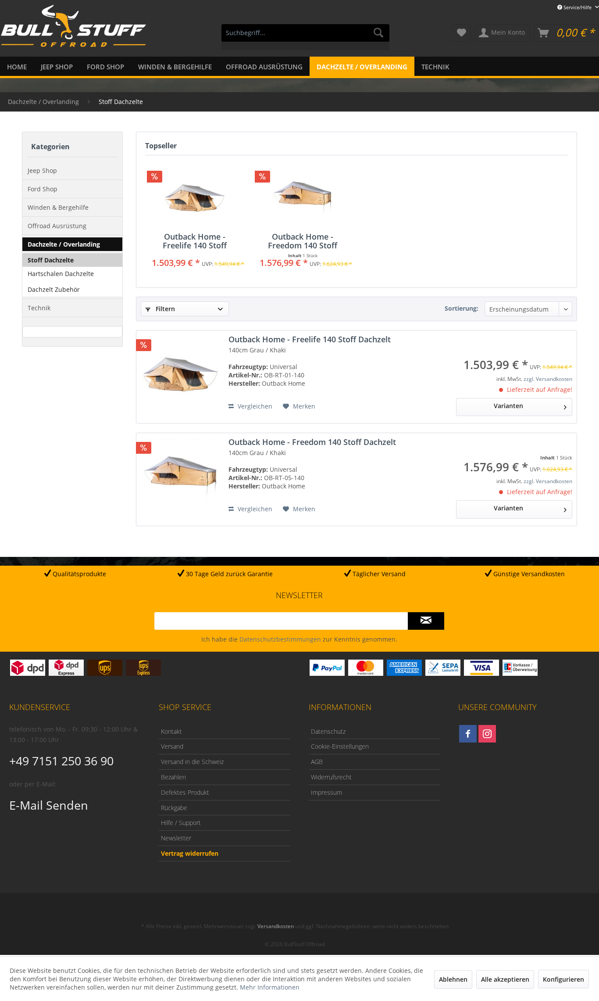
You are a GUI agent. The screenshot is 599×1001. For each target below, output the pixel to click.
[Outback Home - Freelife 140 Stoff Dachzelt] (195, 197)
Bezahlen (173, 777)
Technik (39, 308)
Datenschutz (328, 731)
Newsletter (176, 838)
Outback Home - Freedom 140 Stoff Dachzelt (302, 241)
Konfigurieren (563, 979)
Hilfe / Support (181, 822)
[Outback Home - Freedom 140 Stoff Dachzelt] (303, 197)
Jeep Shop (42, 170)
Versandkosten (275, 926)
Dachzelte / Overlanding (64, 244)
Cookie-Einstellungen (340, 746)
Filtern (164, 309)
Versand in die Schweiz (192, 761)
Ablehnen (453, 979)
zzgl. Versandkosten (548, 379)
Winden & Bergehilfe (58, 207)
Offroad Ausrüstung (57, 226)
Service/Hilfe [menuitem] (577, 7)
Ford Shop (42, 189)
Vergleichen (254, 406)
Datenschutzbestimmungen (280, 639)
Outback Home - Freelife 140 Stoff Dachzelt (195, 241)
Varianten (508, 406)
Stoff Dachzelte (51, 260)
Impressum (326, 792)
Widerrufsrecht (331, 777)
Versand (172, 746)
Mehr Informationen (270, 987)
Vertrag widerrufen (189, 853)
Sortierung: (461, 308)
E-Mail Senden (48, 805)
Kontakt (171, 731)
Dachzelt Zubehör (54, 289)
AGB (317, 761)
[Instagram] (487, 734)
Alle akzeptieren (505, 979)
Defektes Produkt (185, 792)
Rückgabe (174, 808)
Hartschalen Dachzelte (61, 273)
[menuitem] (305, 37)
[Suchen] (378, 33)
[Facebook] (468, 734)
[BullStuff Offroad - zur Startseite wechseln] (73, 31)
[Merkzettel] (461, 33)
